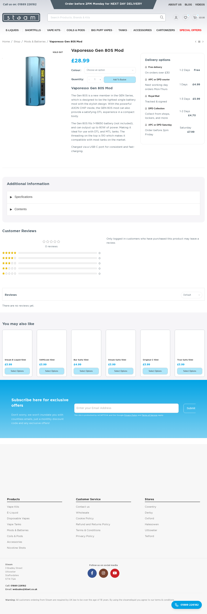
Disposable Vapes (18, 518)
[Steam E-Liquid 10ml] (17, 344)
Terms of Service (149, 415)
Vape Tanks (14, 524)
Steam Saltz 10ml (117, 360)
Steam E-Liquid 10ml (15, 360)
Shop (17, 41)
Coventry (150, 507)
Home (6, 41)
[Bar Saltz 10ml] (86, 344)
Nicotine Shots (16, 548)
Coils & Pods (15, 536)
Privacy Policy (130, 415)
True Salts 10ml (185, 360)
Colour (75, 70)
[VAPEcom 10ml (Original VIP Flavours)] (51, 344)
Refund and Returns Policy (93, 524)
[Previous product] (195, 42)
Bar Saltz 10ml (81, 360)
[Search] (162, 17)
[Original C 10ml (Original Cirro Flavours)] (155, 344)
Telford (149, 536)
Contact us (83, 507)
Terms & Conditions (88, 530)
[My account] (176, 18)
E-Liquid (12, 512)
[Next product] (203, 42)
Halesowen (152, 524)
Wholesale (82, 512)
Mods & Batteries (35, 41)
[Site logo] (21, 17)
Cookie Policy (85, 518)
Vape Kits (13, 507)
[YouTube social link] (114, 573)
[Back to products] (199, 42)
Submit (191, 408)
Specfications (23, 197)
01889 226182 (27, 4)
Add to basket (119, 79)
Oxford (149, 518)
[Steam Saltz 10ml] (120, 344)
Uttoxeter (151, 530)
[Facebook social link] (92, 573)
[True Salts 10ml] (189, 344)
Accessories (14, 542)
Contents (21, 209)
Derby (149, 512)
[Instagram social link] (103, 573)
